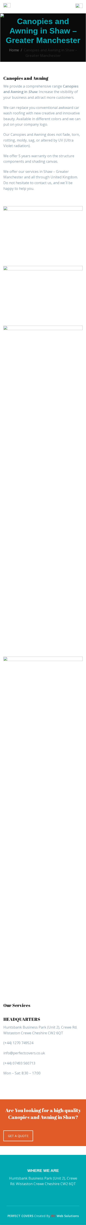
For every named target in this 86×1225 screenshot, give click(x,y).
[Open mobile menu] (7, 6)
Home (14, 50)
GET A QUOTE (18, 1136)
